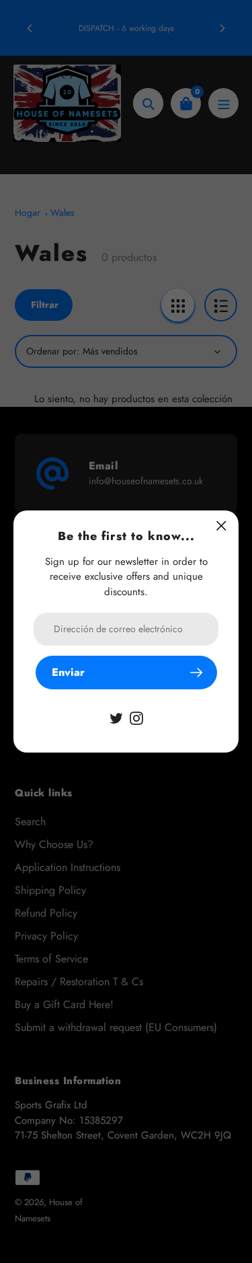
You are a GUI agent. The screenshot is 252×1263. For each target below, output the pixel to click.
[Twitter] (116, 717)
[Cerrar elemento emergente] (221, 525)
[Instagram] (136, 717)
